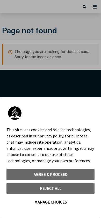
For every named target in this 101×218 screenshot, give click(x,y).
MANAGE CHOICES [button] (50, 202)
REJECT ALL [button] (50, 188)
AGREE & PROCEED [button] (51, 174)
